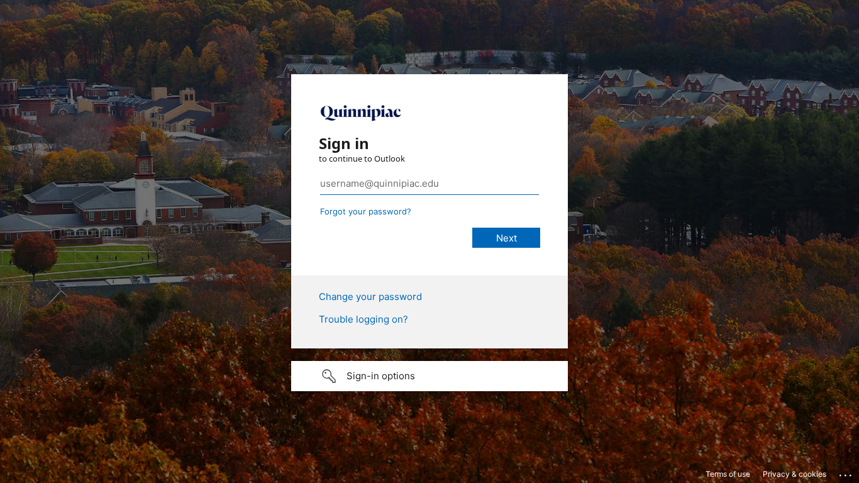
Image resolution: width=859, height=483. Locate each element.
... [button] (846, 472)
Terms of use (728, 474)
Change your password (370, 297)
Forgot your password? (365, 211)
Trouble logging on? (363, 319)
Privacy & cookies (794, 474)
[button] (429, 376)
